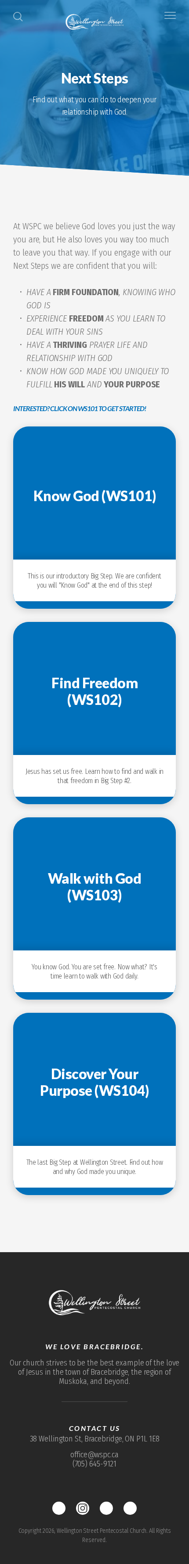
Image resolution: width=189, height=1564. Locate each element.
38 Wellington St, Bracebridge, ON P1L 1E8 (95, 1439)
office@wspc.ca (94, 1454)
